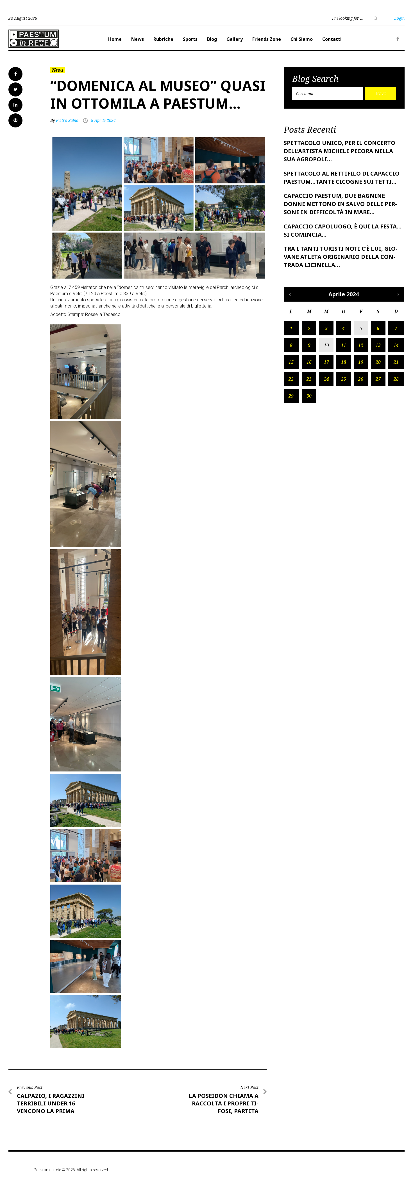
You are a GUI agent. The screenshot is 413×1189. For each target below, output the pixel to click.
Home (115, 39)
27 (378, 379)
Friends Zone (266, 39)
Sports (190, 39)
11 (343, 345)
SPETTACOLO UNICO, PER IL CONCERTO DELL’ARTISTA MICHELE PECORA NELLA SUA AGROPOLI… (339, 151)
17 (326, 362)
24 (326, 379)
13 (378, 345)
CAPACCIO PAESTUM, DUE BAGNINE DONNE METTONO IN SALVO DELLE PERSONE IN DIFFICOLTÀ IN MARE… (340, 204)
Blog (212, 39)
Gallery (234, 39)
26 (360, 379)
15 (291, 362)
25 (343, 379)
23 (309, 379)
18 (343, 362)
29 (291, 396)
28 (396, 379)
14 (396, 345)
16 (309, 362)
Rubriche (163, 39)
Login (399, 18)
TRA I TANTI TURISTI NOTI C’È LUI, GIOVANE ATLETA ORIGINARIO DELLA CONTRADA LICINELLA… (341, 257)
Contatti (332, 39)
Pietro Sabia (67, 120)
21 (396, 362)
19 (360, 362)
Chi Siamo (302, 39)
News (137, 39)
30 (309, 396)
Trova (380, 93)
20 (378, 362)
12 (360, 345)
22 (291, 379)
